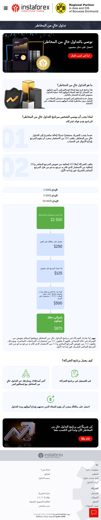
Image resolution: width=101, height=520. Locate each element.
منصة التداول (44, 478)
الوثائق (47, 474)
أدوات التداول (92, 482)
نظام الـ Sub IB (43, 497)
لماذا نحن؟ (45, 470)
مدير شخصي (44, 506)
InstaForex (62, 514)
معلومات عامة (92, 470)
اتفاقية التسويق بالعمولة (39, 501)
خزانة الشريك (44, 493)
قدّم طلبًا (85, 438)
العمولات (94, 497)
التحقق (95, 501)
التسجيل (94, 493)
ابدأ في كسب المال (80, 55)
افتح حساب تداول (90, 478)
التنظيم (95, 474)
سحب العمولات (91, 506)
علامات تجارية (60, 516)
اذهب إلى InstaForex (83, 16)
